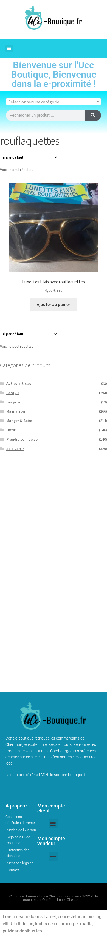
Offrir (10, 429)
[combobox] (53, 101)
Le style (12, 392)
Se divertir (15, 448)
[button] (9, 48)
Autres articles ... (21, 383)
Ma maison (15, 411)
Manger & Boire (19, 420)
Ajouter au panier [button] (53, 304)
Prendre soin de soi (22, 439)
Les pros (13, 402)
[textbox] (53, 102)
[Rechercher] (93, 115)
